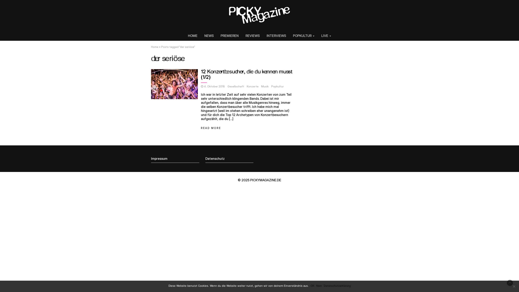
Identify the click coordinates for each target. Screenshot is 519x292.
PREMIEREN (230, 36)
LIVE (325, 36)
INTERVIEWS (276, 36)
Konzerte (252, 86)
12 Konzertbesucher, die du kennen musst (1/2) (246, 75)
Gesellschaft (235, 86)
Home (154, 46)
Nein (319, 285)
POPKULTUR (302, 36)
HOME (192, 36)
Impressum (159, 159)
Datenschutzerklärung (337, 285)
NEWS (209, 36)
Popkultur (277, 86)
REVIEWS (253, 36)
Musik (265, 86)
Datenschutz (215, 159)
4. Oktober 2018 (214, 86)
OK (312, 285)
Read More (211, 128)
